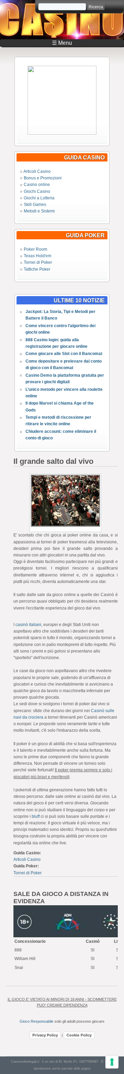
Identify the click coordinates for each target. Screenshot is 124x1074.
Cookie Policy (79, 1035)
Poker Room (35, 249)
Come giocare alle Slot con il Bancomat (63, 353)
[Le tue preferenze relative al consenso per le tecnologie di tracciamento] (111, 1061)
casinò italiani (28, 624)
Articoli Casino (37, 171)
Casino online (37, 184)
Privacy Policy (45, 1035)
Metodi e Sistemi (39, 211)
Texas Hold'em (37, 255)
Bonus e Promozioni (43, 178)
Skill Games (35, 204)
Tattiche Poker (37, 269)
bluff (36, 816)
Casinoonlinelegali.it (25, 1061)
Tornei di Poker (38, 262)
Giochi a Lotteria (39, 198)
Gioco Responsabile (36, 1021)
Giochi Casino (37, 191)
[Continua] (62, 133)
